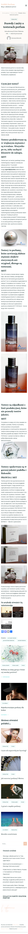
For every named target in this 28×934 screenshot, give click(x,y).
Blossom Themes (5, 928)
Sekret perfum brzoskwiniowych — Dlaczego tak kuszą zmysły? (13, 865)
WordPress (19, 928)
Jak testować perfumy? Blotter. (12, 778)
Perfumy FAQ (14, 19)
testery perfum (22, 640)
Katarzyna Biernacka (16, 38)
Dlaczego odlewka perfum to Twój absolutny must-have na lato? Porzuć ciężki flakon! (14, 858)
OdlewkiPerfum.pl (9, 908)
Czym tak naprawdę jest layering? (13, 750)
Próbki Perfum (8, 4)
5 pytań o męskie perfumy (11, 806)
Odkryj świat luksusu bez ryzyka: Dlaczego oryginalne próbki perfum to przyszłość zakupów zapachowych (14, 880)
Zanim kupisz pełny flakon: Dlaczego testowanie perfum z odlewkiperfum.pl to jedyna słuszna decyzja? (15, 888)
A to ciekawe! (5, 703)
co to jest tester (12, 638)
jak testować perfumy (8, 640)
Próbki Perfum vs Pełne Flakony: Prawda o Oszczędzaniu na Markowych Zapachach (15, 872)
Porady (23, 665)
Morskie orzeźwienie (9, 834)
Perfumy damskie (5, 665)
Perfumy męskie (15, 665)
